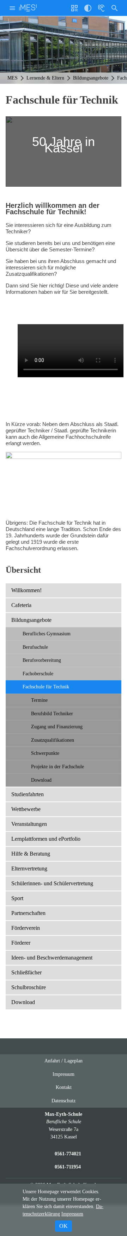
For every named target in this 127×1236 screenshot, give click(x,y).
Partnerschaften (28, 913)
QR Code (75, 11)
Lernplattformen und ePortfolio (45, 839)
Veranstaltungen (29, 824)
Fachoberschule (38, 673)
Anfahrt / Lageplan (63, 1060)
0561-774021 (68, 1153)
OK (63, 1226)
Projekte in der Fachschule (57, 766)
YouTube (43, 1046)
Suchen (114, 8)
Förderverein (25, 928)
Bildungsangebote (31, 620)
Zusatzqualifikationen (52, 740)
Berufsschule (35, 647)
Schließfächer (26, 972)
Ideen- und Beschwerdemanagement (51, 958)
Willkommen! (26, 590)
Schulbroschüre (28, 987)
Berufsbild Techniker (52, 713)
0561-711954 (68, 1167)
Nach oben (84, 1049)
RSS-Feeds (71, 1049)
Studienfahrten (27, 794)
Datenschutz (63, 1100)
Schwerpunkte (45, 753)
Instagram (57, 1046)
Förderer (20, 943)
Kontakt (64, 1087)
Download (41, 780)
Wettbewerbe (26, 809)
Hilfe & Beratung (30, 854)
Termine (39, 700)
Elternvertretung (29, 868)
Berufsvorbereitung (42, 660)
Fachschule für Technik (46, 686)
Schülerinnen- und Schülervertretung (52, 883)
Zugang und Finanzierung (57, 726)
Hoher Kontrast (88, 11)
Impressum (63, 1074)
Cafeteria (21, 605)
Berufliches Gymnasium (47, 633)
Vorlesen (101, 8)
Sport (17, 898)
